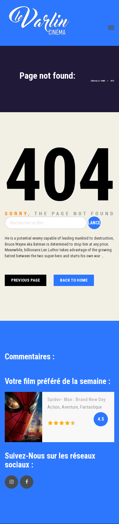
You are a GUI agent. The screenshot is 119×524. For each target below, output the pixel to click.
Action (53, 407)
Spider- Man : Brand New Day (76, 399)
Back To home (74, 280)
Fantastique (91, 407)
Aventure (70, 407)
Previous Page (25, 280)
